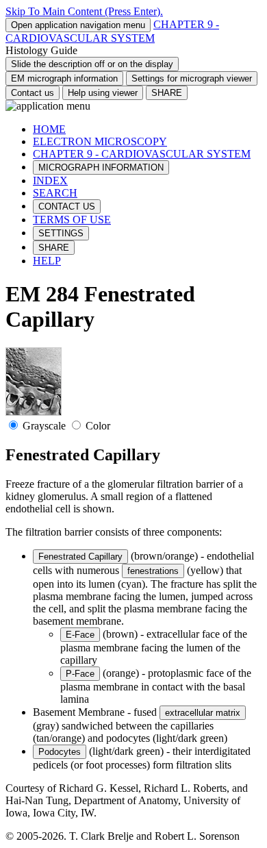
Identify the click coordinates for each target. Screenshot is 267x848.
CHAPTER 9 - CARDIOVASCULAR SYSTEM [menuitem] (142, 154)
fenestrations (153, 571)
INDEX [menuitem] (50, 180)
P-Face (80, 674)
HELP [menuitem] (47, 260)
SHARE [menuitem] (53, 247)
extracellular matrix (202, 713)
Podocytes (59, 752)
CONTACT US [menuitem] (66, 206)
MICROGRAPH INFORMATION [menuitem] (101, 167)
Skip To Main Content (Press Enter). (84, 11)
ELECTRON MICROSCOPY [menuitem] (100, 141)
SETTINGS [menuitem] (61, 233)
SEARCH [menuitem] (55, 193)
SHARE (166, 93)
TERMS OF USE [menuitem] (72, 219)
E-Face (80, 634)
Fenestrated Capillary (80, 556)
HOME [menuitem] (49, 129)
